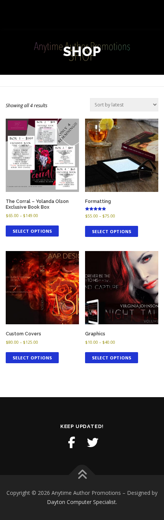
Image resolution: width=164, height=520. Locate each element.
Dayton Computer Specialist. (82, 502)
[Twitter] (92, 442)
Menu (151, 14)
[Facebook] (71, 442)
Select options (32, 231)
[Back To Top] (82, 475)
